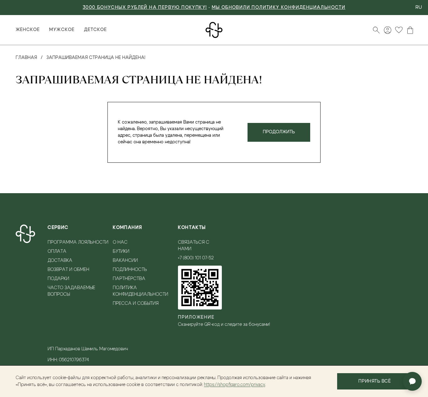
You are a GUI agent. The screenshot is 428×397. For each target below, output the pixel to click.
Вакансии (125, 260)
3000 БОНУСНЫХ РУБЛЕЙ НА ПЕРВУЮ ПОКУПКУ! (145, 7)
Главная (26, 58)
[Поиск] (376, 30)
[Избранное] (399, 30)
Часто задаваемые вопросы (71, 291)
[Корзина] (410, 30)
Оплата (57, 251)
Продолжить (279, 132)
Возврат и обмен (68, 269)
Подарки (58, 279)
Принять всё (374, 381)
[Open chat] (412, 381)
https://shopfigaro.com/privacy (234, 385)
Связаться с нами (193, 245)
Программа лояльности (78, 242)
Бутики (121, 251)
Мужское (61, 30)
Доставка (60, 260)
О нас (120, 242)
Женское (28, 30)
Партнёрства (129, 279)
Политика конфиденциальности (140, 291)
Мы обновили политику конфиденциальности (279, 7)
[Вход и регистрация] (388, 30)
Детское (95, 30)
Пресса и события (136, 303)
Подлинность (130, 269)
